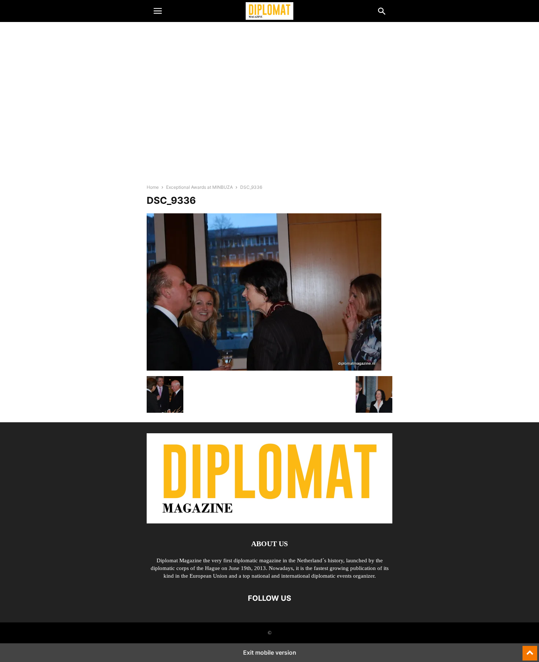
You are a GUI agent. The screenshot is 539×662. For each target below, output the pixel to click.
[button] (158, 11)
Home (153, 187)
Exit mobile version (269, 652)
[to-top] (529, 650)
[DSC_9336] (264, 368)
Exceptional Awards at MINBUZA (199, 187)
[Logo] (269, 521)
